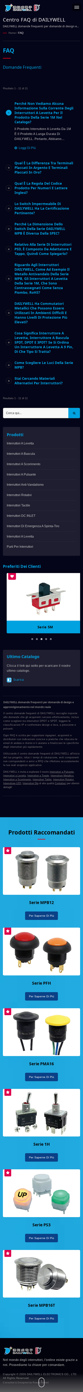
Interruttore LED (12, 783)
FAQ (21, 32)
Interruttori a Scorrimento (17, 779)
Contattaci (60, 783)
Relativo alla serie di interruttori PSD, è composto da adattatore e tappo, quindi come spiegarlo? (43, 249)
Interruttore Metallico (62, 775)
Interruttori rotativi (19, 495)
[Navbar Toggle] (76, 7)
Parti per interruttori (20, 546)
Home (12, 32)
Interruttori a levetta (20, 443)
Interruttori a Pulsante (62, 771)
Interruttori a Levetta (14, 775)
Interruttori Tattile (42, 779)
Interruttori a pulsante (21, 474)
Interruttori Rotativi (63, 779)
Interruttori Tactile (18, 505)
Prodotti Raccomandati (41, 832)
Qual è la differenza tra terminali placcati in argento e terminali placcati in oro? (43, 168)
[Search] (74, 413)
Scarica (18, 679)
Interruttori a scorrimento (23, 464)
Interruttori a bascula (21, 453)
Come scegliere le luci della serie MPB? (43, 365)
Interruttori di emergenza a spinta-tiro (33, 526)
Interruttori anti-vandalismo (25, 484)
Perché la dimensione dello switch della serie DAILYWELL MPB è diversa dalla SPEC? (39, 229)
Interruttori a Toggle (38, 775)
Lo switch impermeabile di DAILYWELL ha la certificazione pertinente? (41, 208)
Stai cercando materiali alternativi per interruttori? (38, 380)
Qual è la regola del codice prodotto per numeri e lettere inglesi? (41, 188)
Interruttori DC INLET (21, 515)
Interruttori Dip (30, 783)
